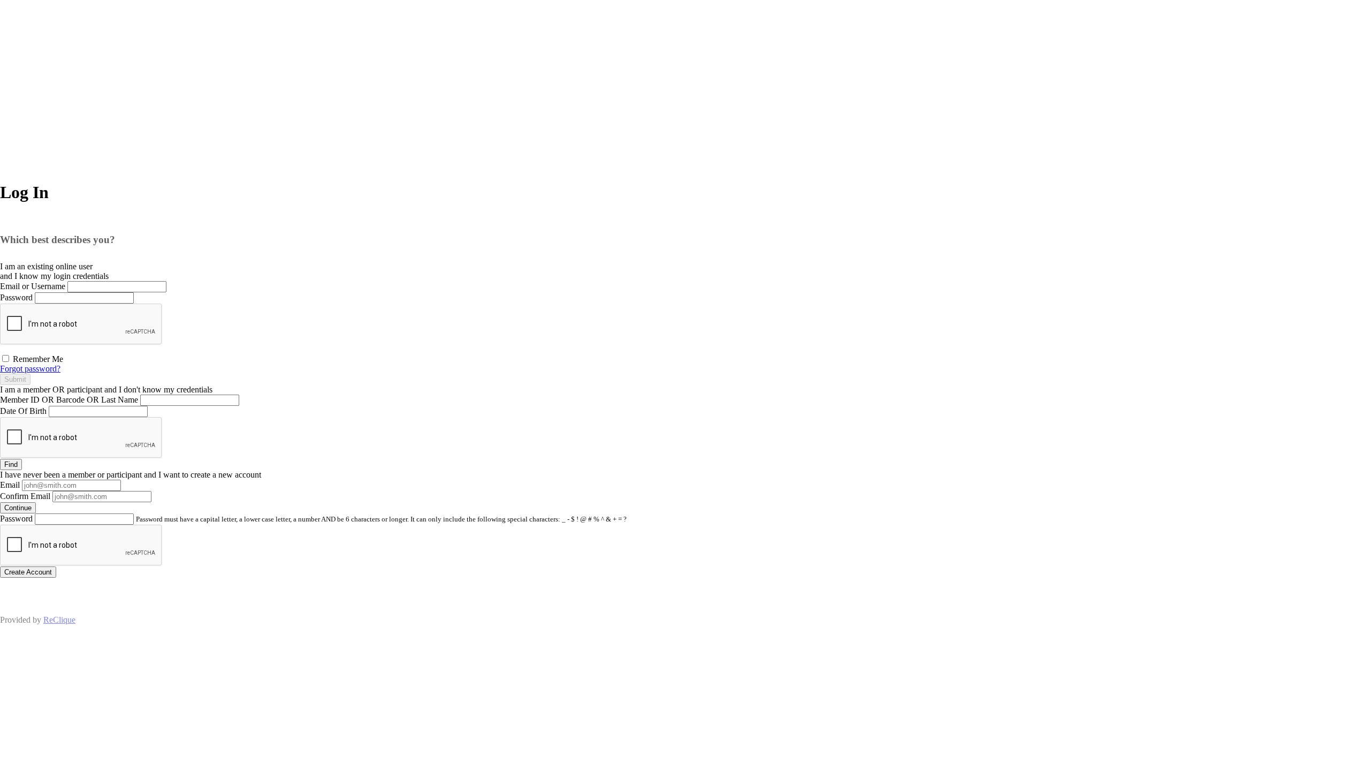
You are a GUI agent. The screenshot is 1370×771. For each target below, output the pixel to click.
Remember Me (37, 359)
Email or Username (32, 286)
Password (16, 297)
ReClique (59, 619)
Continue (18, 508)
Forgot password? (30, 368)
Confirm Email (25, 496)
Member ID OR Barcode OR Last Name (69, 399)
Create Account (28, 572)
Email (10, 484)
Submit (15, 379)
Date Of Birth (23, 410)
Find (11, 464)
